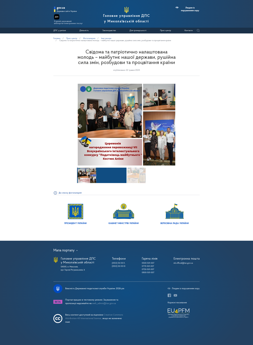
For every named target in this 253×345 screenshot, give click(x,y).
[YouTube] (175, 295)
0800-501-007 (148, 273)
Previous (80, 126)
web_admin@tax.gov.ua (104, 303)
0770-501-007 (148, 266)
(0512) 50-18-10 (118, 266)
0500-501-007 (148, 263)
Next (173, 126)
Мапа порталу (64, 250)
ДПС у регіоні (59, 30)
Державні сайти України (67, 11)
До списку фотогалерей (70, 193)
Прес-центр (165, 30)
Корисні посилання (177, 303)
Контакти (189, 30)
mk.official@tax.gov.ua (183, 263)
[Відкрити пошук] (198, 30)
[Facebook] (169, 295)
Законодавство (109, 30)
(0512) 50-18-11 (118, 263)
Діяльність (84, 30)
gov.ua (61, 7)
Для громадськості (138, 30)
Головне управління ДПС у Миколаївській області (126, 18)
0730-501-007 (148, 269)
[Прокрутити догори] (239, 334)
